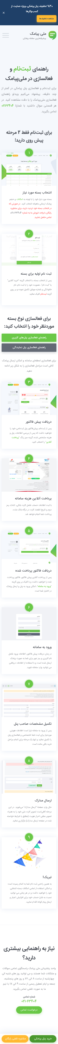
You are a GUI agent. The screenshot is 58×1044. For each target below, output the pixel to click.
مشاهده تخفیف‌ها (46, 18)
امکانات (19, 199)
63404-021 (16, 213)
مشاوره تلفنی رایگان (15, 1039)
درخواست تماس (29, 1010)
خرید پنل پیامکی (43, 1039)
